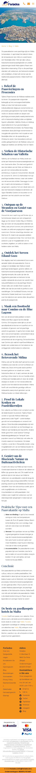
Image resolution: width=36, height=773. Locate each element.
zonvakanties (14, 741)
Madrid (22, 751)
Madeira (8, 746)
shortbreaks (24, 741)
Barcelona (12, 751)
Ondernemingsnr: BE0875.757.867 (18, 771)
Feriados (4, 616)
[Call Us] (24, 3)
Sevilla (18, 751)
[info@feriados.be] (28, 3)
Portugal (16, 746)
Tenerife (23, 743)
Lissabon (15, 753)
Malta (16, 46)
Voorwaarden (7, 676)
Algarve (22, 746)
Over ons (6, 651)
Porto (21, 753)
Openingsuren (8, 667)
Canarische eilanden (13, 743)
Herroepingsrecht (9, 692)
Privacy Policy (8, 680)
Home (4, 46)
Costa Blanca (27, 744)
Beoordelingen (8, 673)
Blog (10, 46)
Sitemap (6, 696)
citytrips (19, 748)
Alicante (6, 751)
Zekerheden (7, 689)
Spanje (12, 744)
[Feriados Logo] (11, 3)
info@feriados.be (24, 769)
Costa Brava (18, 744)
